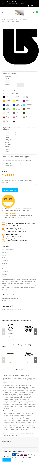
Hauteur (7, 84)
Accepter (6, 460)
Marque (4, 298)
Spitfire (10, 333)
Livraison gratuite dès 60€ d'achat (13, 4)
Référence (4, 300)
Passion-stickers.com (12, 298)
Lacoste (28, 360)
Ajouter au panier (11, 190)
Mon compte (11, 1)
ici (28, 387)
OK (8, 81)
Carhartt (10, 360)
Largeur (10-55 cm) (8, 77)
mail (18, 433)
